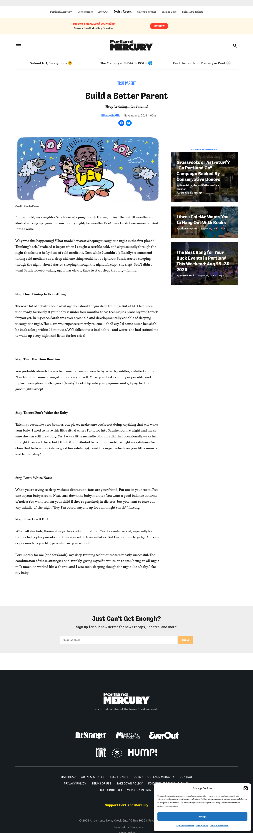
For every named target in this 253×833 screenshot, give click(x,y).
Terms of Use (101, 783)
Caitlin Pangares (188, 228)
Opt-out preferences (185, 825)
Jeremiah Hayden (188, 185)
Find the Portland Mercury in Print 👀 (202, 63)
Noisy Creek (123, 12)
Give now (159, 26)
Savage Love (169, 12)
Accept (202, 816)
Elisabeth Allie (110, 115)
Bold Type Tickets (192, 12)
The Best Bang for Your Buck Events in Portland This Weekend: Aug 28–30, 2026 (204, 261)
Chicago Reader (146, 12)
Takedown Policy (130, 783)
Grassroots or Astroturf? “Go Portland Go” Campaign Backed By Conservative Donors (203, 170)
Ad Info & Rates (92, 776)
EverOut (103, 12)
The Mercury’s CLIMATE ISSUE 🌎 (126, 63)
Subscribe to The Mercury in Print (126, 790)
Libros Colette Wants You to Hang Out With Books (203, 219)
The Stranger (85, 12)
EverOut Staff (186, 275)
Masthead (68, 776)
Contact (186, 776)
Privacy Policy (202, 825)
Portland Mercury (61, 12)
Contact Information (219, 825)
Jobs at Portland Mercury (154, 776)
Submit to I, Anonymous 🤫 (51, 63)
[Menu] (18, 45)
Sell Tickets (119, 776)
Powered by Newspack (128, 827)
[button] (245, 788)
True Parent (126, 83)
